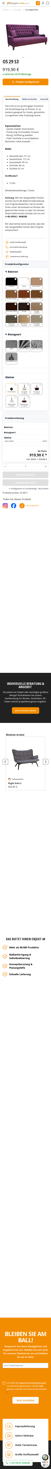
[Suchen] (38, 3)
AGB (41, 1386)
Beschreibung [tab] (12, 99)
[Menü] (3, 3)
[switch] (45, 1465)
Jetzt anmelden (25, 1400)
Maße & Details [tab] (29, 99)
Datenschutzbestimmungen (32, 1382)
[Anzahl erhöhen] (46, 466)
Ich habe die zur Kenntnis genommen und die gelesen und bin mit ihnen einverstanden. (27, 1387)
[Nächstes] (45, 761)
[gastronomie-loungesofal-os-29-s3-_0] (25, 36)
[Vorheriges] (5, 761)
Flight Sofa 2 (14, 783)
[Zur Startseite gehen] (19, 3)
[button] (18, 1463)
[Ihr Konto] (43, 3)
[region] (25, 36)
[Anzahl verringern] (5, 466)
